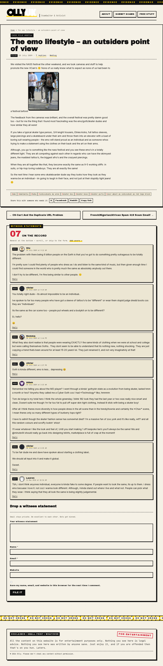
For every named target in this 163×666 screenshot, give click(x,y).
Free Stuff (147, 14)
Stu (28, 248)
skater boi (68, 194)
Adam (29, 382)
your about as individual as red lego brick (128, 194)
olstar (29, 287)
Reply (14, 279)
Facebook (61, 200)
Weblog (53, 55)
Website (14, 570)
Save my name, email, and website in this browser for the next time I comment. (55, 585)
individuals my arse (49, 194)
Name (14, 547)
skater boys (82, 194)
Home (13, 30)
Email (14, 558)
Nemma (30, 336)
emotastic (24, 194)
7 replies (41, 55)
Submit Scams (125, 14)
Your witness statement (24, 521)
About (106, 14)
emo (14, 194)
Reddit (74, 200)
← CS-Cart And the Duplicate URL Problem (36, 215)
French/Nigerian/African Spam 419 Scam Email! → (122, 215)
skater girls (98, 194)
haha (34, 194)
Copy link (86, 200)
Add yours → (76, 240)
